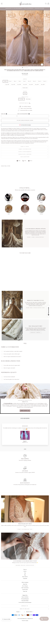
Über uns (25, 569)
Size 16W (7, 84)
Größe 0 (5, 81)
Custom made (25, 88)
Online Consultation (25, 582)
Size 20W (19, 84)
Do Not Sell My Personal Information (25, 602)
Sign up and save (24, 609)
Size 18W (13, 84)
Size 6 (20, 81)
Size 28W (43, 84)
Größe (25, 79)
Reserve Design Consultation (25, 565)
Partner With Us (25, 577)
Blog (25, 575)
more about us (25, 410)
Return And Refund (25, 597)
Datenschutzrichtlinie (25, 600)
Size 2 (10, 81)
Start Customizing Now (25, 529)
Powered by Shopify (25, 620)
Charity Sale (25, 591)
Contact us (24, 606)
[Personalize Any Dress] (25, 508)
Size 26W (37, 84)
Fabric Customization (25, 149)
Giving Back (25, 578)
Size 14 (39, 81)
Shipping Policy (25, 595)
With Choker (28, 99)
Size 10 (29, 81)
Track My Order (25, 589)
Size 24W (31, 84)
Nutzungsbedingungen (25, 599)
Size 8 (24, 81)
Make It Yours (25, 146)
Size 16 (44, 81)
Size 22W (25, 84)
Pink (25, 93)
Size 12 (34, 81)
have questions (25, 156)
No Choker (21, 99)
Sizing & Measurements (25, 151)
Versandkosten (26, 74)
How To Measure (25, 586)
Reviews (25, 571)
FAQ (25, 573)
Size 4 (15, 81)
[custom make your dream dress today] (25, 546)
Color (25, 91)
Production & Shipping (25, 154)
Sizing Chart (25, 584)
